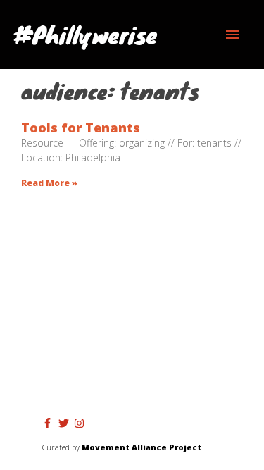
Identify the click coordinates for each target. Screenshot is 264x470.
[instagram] (81, 423)
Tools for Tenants (80, 127)
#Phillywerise (85, 34)
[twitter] (65, 423)
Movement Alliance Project (141, 447)
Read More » (49, 183)
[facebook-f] (49, 423)
